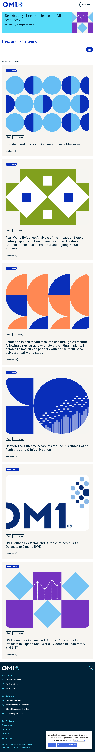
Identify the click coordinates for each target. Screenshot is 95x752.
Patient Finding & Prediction (18, 705)
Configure (72, 745)
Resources (7, 725)
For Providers (12, 684)
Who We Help (8, 675)
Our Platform (8, 721)
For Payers (10, 688)
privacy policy (79, 740)
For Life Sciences (13, 680)
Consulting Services (14, 713)
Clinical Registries (13, 700)
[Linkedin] (91, 668)
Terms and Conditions (10, 747)
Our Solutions (8, 696)
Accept (52, 745)
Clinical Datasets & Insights (17, 709)
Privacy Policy (25, 747)
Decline (61, 745)
